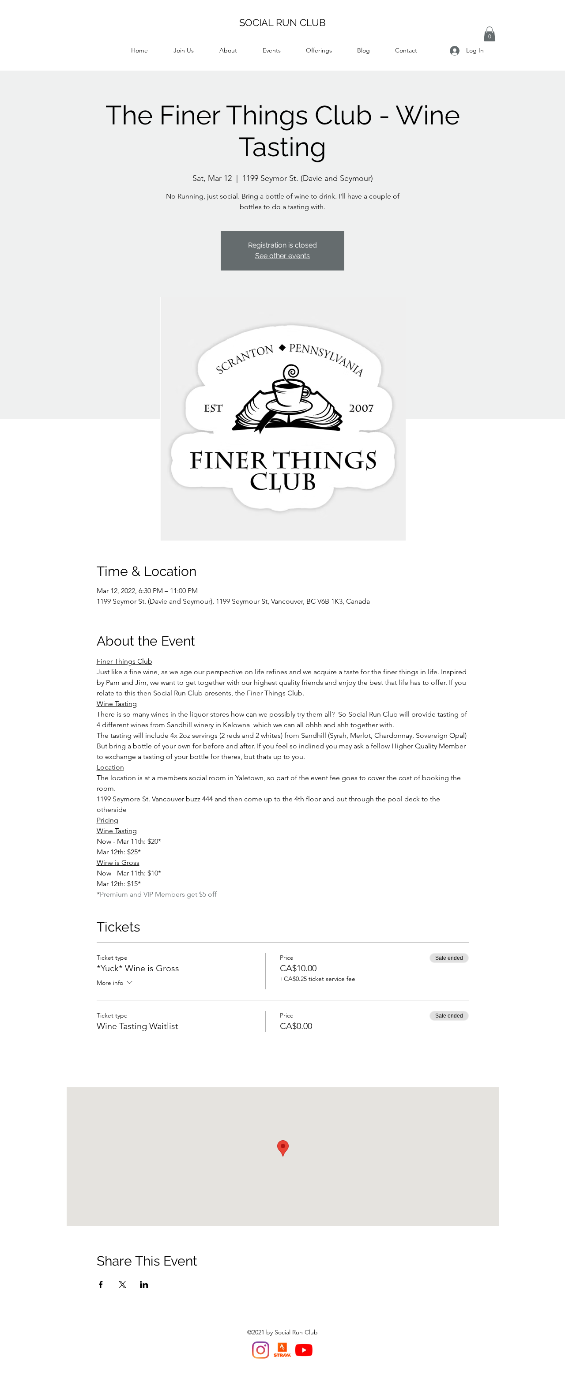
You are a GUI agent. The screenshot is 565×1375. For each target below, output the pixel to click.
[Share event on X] (122, 1284)
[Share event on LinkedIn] (144, 1284)
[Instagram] (260, 1350)
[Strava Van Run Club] (282, 1350)
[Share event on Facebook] (101, 1284)
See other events (282, 256)
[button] (489, 33)
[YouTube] (304, 1350)
